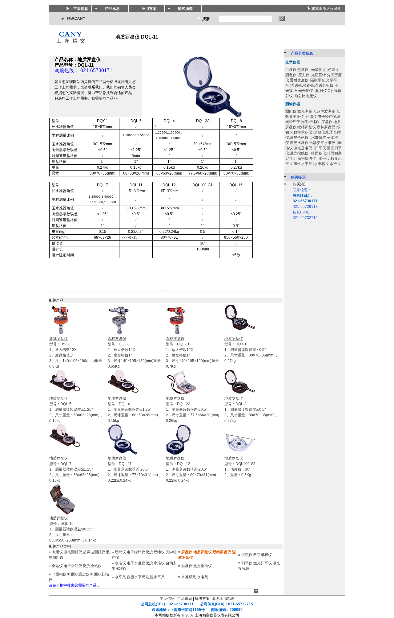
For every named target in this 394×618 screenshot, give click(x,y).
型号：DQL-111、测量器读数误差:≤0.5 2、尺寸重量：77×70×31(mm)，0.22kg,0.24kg (135, 469)
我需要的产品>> (104, 98)
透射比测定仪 (306, 96)
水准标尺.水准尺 (194, 577)
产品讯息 (184, 598)
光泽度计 (318, 70)
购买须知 (300, 184)
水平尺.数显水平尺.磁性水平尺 (140, 577)
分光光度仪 (304, 91)
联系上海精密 (223, 598)
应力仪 (303, 75)
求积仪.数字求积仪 (256, 555)
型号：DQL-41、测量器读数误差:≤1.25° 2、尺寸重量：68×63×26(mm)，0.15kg (135, 409)
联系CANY (76, 18)
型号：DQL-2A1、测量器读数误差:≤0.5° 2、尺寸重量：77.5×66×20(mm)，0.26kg (194, 409)
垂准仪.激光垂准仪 (196, 566)
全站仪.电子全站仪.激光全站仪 (77, 566)
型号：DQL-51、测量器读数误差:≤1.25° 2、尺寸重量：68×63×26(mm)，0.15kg (76, 409)
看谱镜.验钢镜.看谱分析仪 (312, 85)
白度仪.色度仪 (297, 70)
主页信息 (167, 598)
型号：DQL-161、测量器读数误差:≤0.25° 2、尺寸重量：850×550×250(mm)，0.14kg (73, 529)
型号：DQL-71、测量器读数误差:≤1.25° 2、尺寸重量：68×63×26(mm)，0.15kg (76, 469)
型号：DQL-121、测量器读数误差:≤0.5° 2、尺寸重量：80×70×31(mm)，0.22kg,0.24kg (193, 469)
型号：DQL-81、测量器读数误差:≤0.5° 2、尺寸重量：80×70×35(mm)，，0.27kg (253, 409)
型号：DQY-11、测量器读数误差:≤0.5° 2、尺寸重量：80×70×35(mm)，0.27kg (251, 349)
